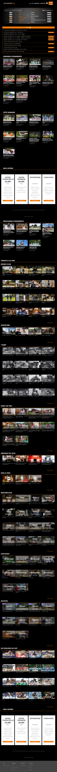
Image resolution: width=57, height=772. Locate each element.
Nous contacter (23, 765)
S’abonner (51, 2)
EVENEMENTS (36, 3)
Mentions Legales (14, 767)
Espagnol (30, 769)
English (30, 767)
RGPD (13, 769)
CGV (13, 765)
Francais (30, 765)
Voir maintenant (50, 32)
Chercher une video (6, 765)
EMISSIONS (42, 3)
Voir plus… (51, 322)
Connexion (51, 4)
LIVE (32, 3)
